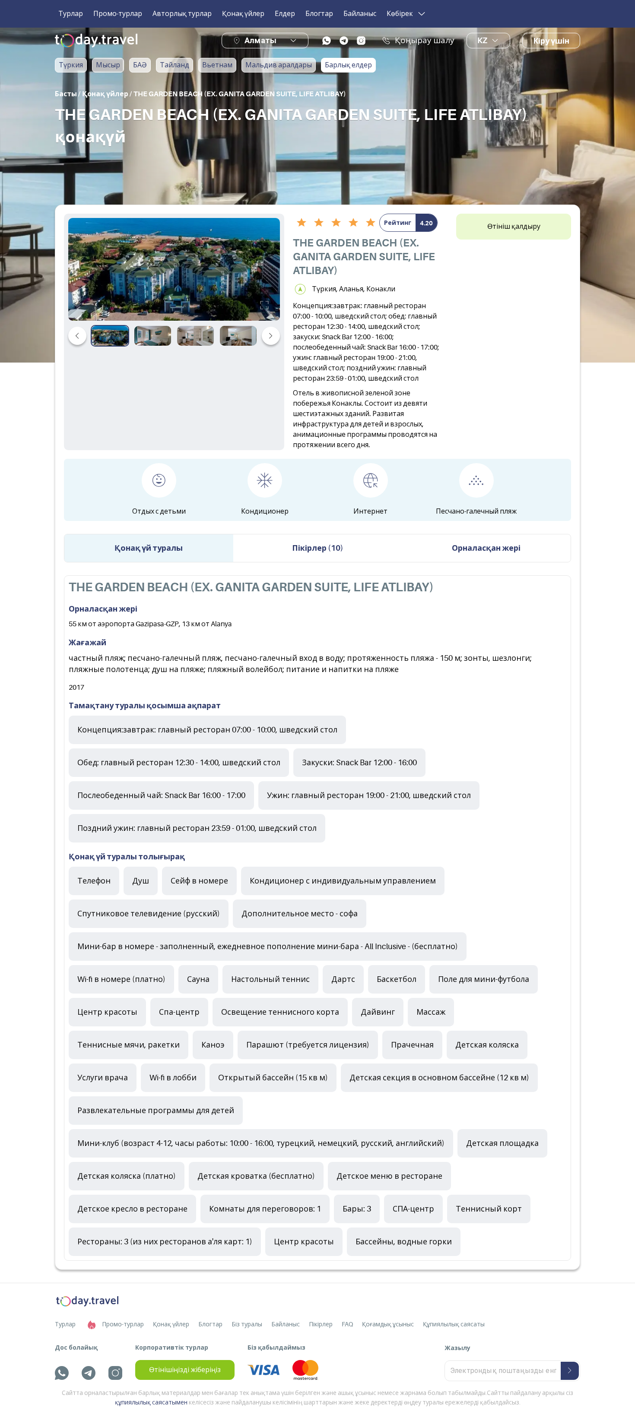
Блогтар (319, 14)
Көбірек (400, 14)
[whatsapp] (327, 41)
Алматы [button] (260, 40)
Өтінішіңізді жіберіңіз (185, 1370)
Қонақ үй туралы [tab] (148, 548)
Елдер (285, 14)
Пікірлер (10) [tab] (317, 548)
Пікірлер (321, 1324)
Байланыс (359, 14)
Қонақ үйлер (243, 14)
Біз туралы (247, 1324)
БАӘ (140, 65)
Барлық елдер (348, 65)
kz (482, 40)
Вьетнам (217, 65)
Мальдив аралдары (278, 65)
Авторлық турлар (182, 14)
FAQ (347, 1324)
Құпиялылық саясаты (454, 1324)
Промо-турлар (117, 14)
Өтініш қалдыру (513, 226)
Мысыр (108, 65)
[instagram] (361, 41)
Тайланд (174, 65)
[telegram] (344, 41)
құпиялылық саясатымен (151, 1402)
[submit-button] (570, 1371)
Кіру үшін (551, 41)
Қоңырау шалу (424, 40)
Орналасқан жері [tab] (486, 548)
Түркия (71, 65)
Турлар (70, 14)
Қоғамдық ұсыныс (388, 1324)
